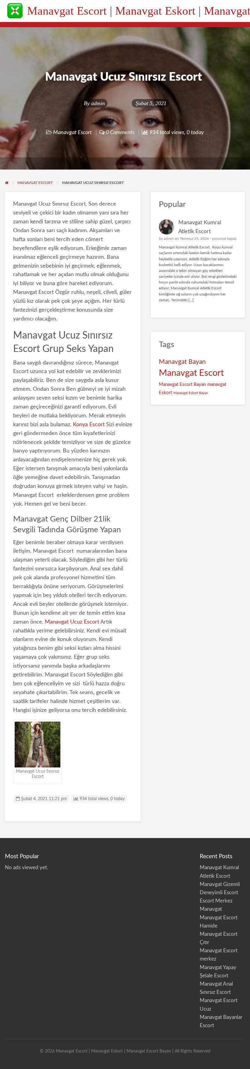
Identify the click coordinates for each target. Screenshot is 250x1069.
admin (98, 103)
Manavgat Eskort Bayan (190, 393)
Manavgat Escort (72, 132)
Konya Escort (89, 424)
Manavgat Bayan (182, 362)
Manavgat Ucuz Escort (72, 622)
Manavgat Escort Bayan (182, 384)
